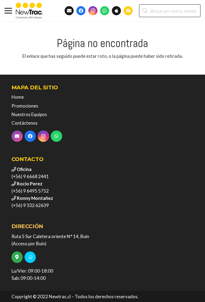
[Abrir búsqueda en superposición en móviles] (169, 10)
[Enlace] (29, 11)
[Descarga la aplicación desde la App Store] (116, 10)
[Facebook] (80, 10)
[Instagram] (92, 10)
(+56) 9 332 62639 (30, 205)
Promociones (24, 106)
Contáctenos (24, 123)
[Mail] (69, 10)
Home (17, 97)
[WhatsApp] (104, 10)
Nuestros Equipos (29, 114)
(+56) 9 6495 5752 (30, 191)
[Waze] (30, 257)
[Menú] (8, 10)
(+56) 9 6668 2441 (30, 176)
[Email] (17, 136)
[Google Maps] (17, 257)
